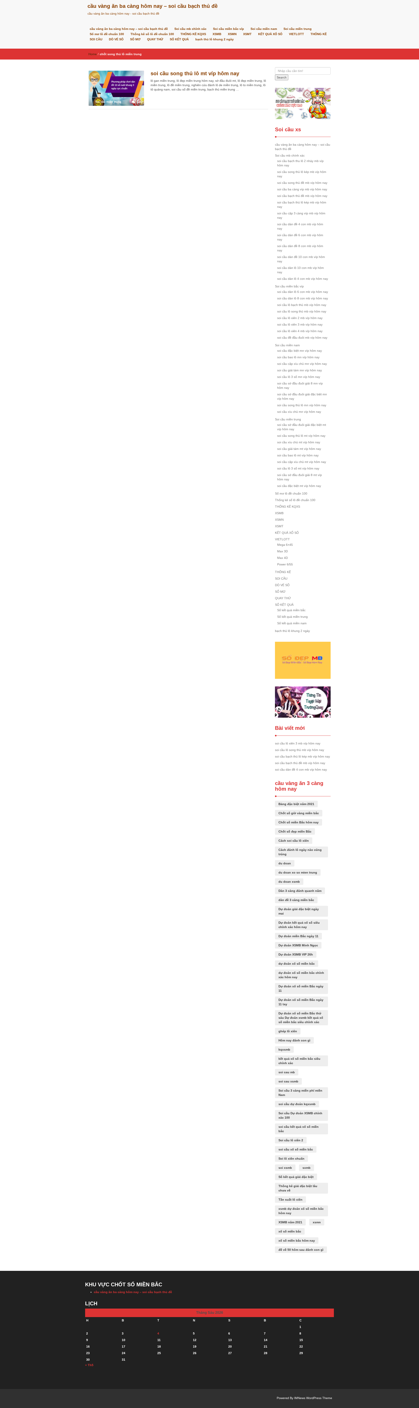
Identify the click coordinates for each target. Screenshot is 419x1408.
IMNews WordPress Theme (313, 1398)
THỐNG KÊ (319, 34)
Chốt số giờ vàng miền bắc (298, 813)
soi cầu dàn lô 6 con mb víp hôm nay (302, 292)
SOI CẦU (96, 39)
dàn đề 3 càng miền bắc (296, 900)
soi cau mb (286, 1072)
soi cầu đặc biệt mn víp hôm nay (299, 350)
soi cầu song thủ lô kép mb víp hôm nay (301, 174)
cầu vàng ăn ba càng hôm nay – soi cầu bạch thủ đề (153, 6)
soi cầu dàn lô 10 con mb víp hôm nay (300, 270)
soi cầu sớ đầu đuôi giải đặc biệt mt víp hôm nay (301, 427)
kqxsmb (284, 1049)
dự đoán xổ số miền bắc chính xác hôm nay (301, 975)
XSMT (247, 34)
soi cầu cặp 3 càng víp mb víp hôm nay (301, 215)
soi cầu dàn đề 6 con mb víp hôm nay (300, 237)
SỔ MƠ (135, 39)
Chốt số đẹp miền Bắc (294, 831)
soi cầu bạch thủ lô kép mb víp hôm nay (301, 204)
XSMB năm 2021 (290, 1222)
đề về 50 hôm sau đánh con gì (300, 1249)
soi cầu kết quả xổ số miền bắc (298, 1129)
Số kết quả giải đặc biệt (296, 1177)
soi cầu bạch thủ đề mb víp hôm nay (302, 196)
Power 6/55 (285, 564)
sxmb (306, 1167)
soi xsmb (285, 1167)
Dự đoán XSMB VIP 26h (295, 954)
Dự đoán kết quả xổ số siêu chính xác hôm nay (299, 925)
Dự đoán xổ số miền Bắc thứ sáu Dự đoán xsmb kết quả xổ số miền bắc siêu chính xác (300, 1018)
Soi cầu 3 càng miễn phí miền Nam (300, 1093)
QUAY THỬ (155, 39)
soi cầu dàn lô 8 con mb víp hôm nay (302, 298)
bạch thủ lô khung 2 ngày (214, 39)
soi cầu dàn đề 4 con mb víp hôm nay (300, 226)
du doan (284, 863)
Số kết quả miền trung (292, 616)
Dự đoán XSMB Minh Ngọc (298, 945)
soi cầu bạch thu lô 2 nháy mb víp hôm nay (300, 163)
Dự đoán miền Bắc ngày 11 (298, 936)
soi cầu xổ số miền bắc (295, 1149)
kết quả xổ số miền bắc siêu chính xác (299, 1061)
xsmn (317, 1222)
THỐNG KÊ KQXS (193, 34)
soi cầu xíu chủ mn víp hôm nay (299, 411)
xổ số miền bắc (289, 1231)
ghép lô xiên (287, 1031)
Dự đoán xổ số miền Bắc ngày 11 (300, 988)
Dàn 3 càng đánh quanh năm (299, 891)
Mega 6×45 (285, 544)
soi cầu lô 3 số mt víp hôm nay (298, 468)
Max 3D (282, 551)
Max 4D (282, 558)
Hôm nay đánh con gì (294, 1040)
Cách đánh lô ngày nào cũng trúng (300, 852)
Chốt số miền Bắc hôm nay (298, 822)
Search (282, 77)
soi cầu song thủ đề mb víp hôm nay (302, 182)
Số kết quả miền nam (292, 623)
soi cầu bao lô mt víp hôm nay (298, 455)
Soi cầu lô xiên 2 (290, 1140)
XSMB (217, 34)
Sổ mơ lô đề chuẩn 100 (107, 34)
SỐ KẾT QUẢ (179, 39)
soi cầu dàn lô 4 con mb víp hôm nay (302, 278)
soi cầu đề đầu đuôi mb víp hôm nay (302, 337)
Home (92, 54)
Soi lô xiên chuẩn (291, 1158)
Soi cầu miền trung (297, 29)
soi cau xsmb (288, 1081)
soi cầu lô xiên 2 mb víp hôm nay (300, 318)
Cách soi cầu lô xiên (293, 840)
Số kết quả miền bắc (291, 610)
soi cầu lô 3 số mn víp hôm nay (298, 377)
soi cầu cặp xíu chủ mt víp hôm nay (301, 462)
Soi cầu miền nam (264, 29)
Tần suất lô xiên (290, 1199)
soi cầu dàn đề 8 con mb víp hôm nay (300, 248)
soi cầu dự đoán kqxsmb (297, 1104)
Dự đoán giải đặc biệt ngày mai (298, 911)
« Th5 (89, 1365)
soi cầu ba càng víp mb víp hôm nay (302, 189)
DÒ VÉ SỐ (116, 39)
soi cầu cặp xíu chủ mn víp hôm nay (302, 363)
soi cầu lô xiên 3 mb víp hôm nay (300, 324)
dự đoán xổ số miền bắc (296, 963)
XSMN (232, 34)
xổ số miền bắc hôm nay (296, 1240)
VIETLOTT (296, 34)
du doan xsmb (289, 881)
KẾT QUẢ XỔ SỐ (270, 34)
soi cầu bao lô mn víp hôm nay (298, 357)
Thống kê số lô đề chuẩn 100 (152, 34)
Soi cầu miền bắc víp (228, 29)
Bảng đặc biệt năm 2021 (296, 804)
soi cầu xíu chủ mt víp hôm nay (298, 442)
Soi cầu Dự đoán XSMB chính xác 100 (300, 1115)
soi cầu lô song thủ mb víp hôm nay (301, 311)
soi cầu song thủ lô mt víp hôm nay (195, 73)
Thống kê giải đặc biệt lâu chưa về (297, 1188)
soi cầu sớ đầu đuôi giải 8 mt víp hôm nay (299, 477)
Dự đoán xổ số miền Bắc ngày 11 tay (300, 1002)
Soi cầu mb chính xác (190, 29)
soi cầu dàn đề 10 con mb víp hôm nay (301, 259)
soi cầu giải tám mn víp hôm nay (299, 370)
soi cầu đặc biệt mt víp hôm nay (299, 486)
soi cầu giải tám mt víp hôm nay (299, 449)
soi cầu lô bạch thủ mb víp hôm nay (301, 305)
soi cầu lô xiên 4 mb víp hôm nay (300, 331)
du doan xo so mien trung (297, 872)
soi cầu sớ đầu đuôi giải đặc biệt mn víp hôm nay (302, 396)
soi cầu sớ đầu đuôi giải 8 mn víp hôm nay (300, 385)
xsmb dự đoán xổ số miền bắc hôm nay (301, 1211)
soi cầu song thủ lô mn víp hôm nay (301, 405)
